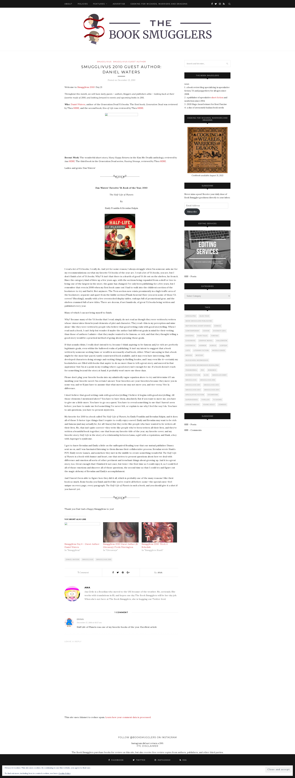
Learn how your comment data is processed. (128, 717)
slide (206, 375)
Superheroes (192, 399)
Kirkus (213, 345)
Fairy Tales (202, 336)
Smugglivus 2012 (211, 385)
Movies (189, 355)
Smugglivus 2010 (85, 87)
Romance (212, 370)
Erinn (80, 619)
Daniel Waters (78, 104)
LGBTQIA (223, 345)
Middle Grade (218, 350)
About (68, 4)
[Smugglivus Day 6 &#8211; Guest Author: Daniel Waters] (82, 532)
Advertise (119, 4)
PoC (202, 370)
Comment (83, 572)
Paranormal (191, 370)
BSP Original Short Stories (198, 326)
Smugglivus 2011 (193, 385)
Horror (202, 345)
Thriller (205, 399)
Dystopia (190, 336)
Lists (188, 350)
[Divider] (121, 181)
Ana (160, 572)
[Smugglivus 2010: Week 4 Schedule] (159, 532)
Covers (206, 331)
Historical (190, 345)
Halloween (221, 340)
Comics (217, 326)
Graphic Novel (206, 340)
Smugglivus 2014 (211, 390)
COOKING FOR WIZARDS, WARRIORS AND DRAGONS (159, 4)
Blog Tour (204, 316)
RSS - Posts (190, 276)
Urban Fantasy (192, 404)
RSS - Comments (193, 430)
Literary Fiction (201, 350)
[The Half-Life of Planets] (121, 262)
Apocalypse (191, 316)
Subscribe (192, 211)
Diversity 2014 (219, 331)
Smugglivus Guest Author (129, 62)
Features (99, 4)
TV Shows (217, 399)
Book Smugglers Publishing (199, 321)
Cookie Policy (65, 773)
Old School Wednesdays (197, 360)
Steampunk (213, 395)
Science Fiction (193, 375)
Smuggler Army (219, 375)
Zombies (222, 404)
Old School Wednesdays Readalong (202, 365)
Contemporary (192, 331)
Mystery (199, 355)
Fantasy (214, 336)
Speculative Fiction (195, 395)
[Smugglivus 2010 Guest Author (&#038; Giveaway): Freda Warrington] (121, 532)
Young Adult (209, 404)
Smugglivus (104, 62)
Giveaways (190, 340)
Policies (83, 4)
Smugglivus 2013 (193, 390)
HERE (76, 108)
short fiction (217, 97)
